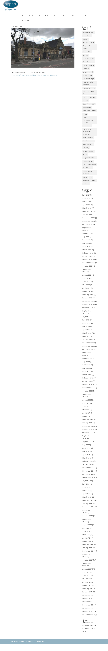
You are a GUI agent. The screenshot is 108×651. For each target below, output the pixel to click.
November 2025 (88, 221)
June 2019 (86, 487)
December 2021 (88, 384)
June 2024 (86, 282)
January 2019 (87, 504)
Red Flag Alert (91, 164)
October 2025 (87, 224)
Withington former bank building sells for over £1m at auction (34, 75)
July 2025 (86, 237)
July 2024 (86, 278)
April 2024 (86, 288)
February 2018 (87, 544)
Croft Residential (88, 62)
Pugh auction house (89, 158)
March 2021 (86, 416)
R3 (84, 164)
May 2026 (86, 202)
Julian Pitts (86, 104)
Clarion (85, 55)
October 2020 (87, 433)
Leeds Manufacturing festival (88, 120)
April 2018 (86, 538)
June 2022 (86, 365)
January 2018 (87, 548)
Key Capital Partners (89, 110)
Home (24, 16)
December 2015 (88, 598)
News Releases (86, 16)
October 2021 (87, 391)
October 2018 (87, 516)
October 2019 (87, 474)
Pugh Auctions (88, 161)
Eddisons (86, 68)
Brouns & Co (87, 52)
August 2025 (87, 233)
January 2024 (87, 298)
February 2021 (87, 420)
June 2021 (86, 406)
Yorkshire (86, 184)
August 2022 (87, 358)
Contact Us (26, 21)
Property (86, 148)
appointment (87, 36)
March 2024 (87, 291)
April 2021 (86, 413)
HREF (85, 97)
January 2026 (87, 215)
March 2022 (87, 375)
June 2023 (86, 323)
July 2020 (86, 445)
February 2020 (88, 461)
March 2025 (86, 250)
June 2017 (86, 576)
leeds (85, 114)
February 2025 (87, 253)
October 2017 (87, 560)
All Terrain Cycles (88, 32)
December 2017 (88, 551)
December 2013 (88, 605)
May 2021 (86, 410)
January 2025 (87, 256)
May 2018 (86, 535)
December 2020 (88, 426)
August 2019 (87, 481)
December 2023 (88, 301)
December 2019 (88, 468)
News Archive (87, 625)
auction (85, 39)
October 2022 (87, 349)
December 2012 (88, 608)
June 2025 (86, 240)
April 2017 (86, 582)
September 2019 (88, 477)
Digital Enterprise (88, 65)
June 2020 (86, 448)
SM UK (85, 177)
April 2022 (86, 371)
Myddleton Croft (88, 141)
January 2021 (87, 423)
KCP (93, 104)
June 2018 (86, 531)
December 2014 (88, 602)
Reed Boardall (87, 168)
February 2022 (88, 378)
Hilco (93, 88)
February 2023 (88, 336)
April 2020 (86, 455)
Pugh (85, 154)
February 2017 (87, 589)
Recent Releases (88, 629)
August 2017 (87, 569)
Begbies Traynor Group (88, 47)
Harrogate (86, 88)
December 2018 (88, 507)
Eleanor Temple (88, 72)
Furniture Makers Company (88, 83)
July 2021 (85, 403)
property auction (88, 151)
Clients (74, 16)
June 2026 (86, 198)
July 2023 (86, 320)
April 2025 (86, 246)
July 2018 (85, 528)
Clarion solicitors (88, 58)
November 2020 (88, 429)
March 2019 (86, 497)
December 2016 (88, 595)
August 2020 (87, 442)
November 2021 (88, 388)
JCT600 (85, 100)
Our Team (32, 16)
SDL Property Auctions (87, 172)
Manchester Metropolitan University (87, 131)
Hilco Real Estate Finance (88, 93)
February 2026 (88, 211)
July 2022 (86, 362)
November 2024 (88, 263)
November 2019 (88, 471)
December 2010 (88, 615)
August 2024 (87, 275)
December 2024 (88, 259)
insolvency (92, 97)
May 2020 (86, 451)
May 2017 (86, 579)
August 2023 (87, 317)
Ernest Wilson (87, 75)
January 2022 (87, 381)
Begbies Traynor (88, 42)
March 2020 (87, 458)
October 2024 (87, 266)
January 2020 (87, 464)
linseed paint (87, 126)
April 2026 (86, 205)
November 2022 (88, 346)
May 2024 (86, 285)
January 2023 (87, 339)
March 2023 (87, 333)
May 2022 (86, 368)
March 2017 (86, 585)
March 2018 (86, 541)
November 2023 (88, 304)
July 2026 (86, 195)
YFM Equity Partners (89, 180)
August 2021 (87, 400)
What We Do (44, 16)
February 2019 (87, 500)
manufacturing (88, 137)
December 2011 (88, 611)
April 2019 (86, 494)
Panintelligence (88, 144)
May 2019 (86, 491)
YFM (90, 177)
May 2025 (86, 243)
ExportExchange (88, 79)
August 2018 (87, 525)
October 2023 (87, 308)
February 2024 (88, 295)
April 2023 (86, 330)
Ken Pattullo (87, 107)
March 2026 (87, 208)
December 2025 (88, 218)
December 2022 (88, 343)
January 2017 (87, 592)
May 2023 (86, 326)
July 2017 (85, 572)
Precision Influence (61, 16)
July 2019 (85, 484)
